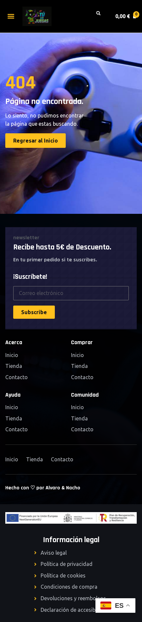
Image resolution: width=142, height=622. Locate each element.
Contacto (16, 377)
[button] (10, 16)
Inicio (11, 355)
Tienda (13, 366)
